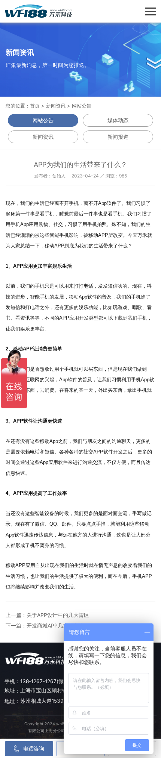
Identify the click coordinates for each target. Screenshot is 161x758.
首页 (35, 106)
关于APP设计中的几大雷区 (58, 615)
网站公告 (81, 106)
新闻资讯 (56, 106)
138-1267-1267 (38, 681)
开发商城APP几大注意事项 (58, 625)
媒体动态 (117, 120)
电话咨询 (33, 748)
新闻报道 (117, 136)
